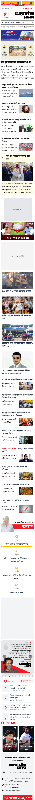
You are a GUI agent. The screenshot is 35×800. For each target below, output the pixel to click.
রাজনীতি (18, 22)
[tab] (9, 681)
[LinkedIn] (31, 8)
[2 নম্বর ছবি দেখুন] (5, 676)
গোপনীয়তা (25, 772)
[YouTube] (26, 8)
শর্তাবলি (20, 772)
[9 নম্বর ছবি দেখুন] (29, 676)
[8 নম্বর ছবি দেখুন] (26, 676)
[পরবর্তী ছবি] (31, 657)
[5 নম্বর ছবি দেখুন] (16, 676)
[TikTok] (33, 8)
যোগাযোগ (14, 772)
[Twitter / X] (23, 8)
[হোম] (2, 22)
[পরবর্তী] (32, 231)
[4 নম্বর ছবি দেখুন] (12, 676)
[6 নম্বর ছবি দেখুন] (19, 676)
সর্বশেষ (7, 22)
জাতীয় (12, 22)
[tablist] (17, 681)
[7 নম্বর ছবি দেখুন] (22, 676)
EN (25, 22)
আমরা (30, 772)
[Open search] (29, 22)
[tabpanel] (17, 701)
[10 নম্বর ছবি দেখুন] (32, 676)
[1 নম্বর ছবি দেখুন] (2, 676)
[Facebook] (21, 8)
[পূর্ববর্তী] (3, 231)
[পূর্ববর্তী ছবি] (4, 657)
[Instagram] (28, 8)
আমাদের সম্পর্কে (7, 772)
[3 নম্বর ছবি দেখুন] (9, 676)
